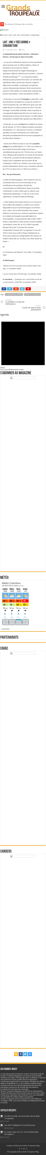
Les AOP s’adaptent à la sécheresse (19, 1125)
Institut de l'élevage (32, 294)
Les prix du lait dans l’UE (11, 274)
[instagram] (30, 1054)
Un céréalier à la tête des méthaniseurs (14, 302)
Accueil (4, 35)
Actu (10, 35)
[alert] (23, 343)
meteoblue (5, 629)
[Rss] (16, 1054)
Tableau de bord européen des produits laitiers (20, 266)
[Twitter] (25, 1054)
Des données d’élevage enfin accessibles (19, 24)
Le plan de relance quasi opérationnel (31, 308)
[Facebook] (21, 1054)
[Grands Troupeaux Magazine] (23, 9)
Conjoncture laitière (14, 294)
